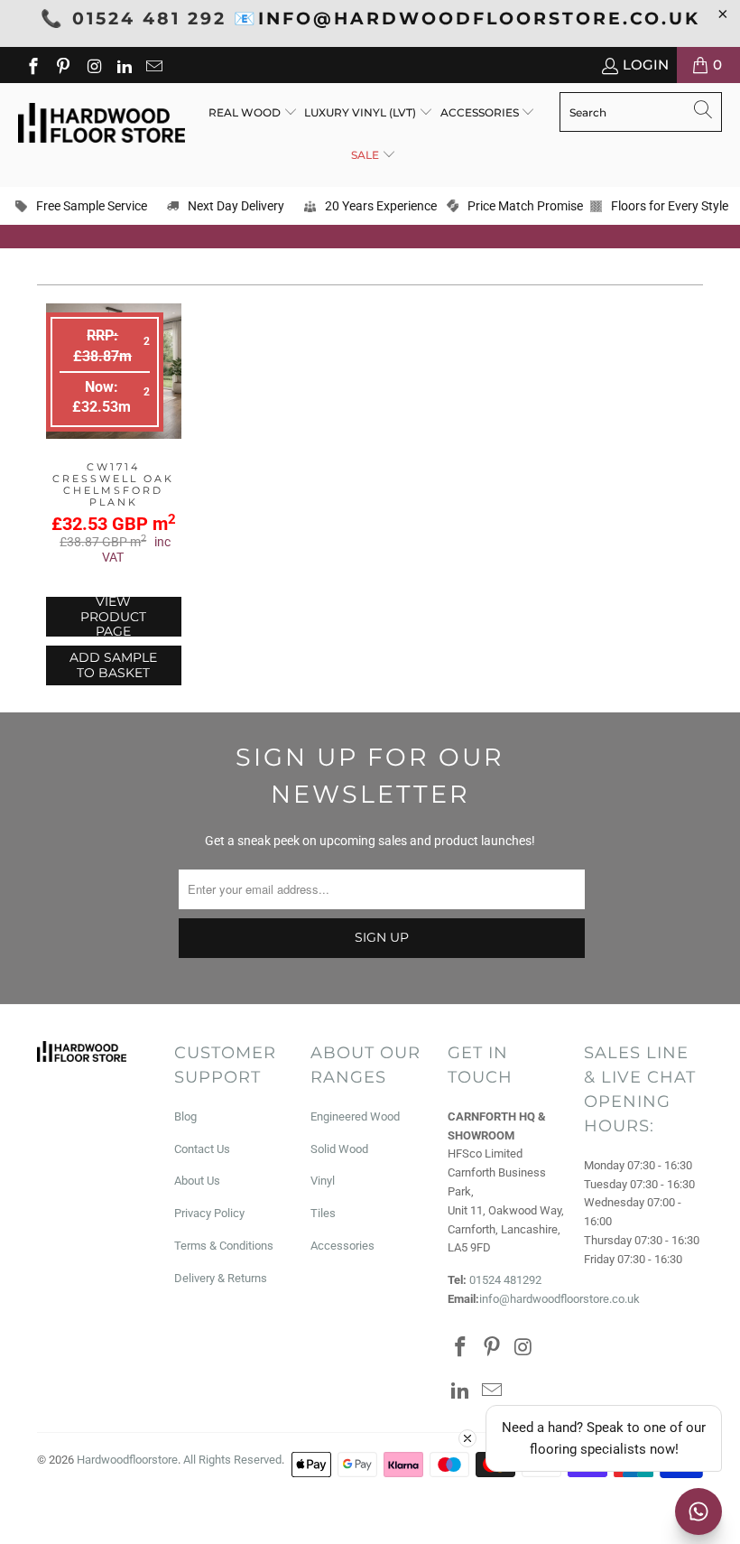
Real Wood (245, 112)
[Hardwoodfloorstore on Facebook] (32, 65)
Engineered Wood (355, 1116)
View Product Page (113, 617)
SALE (366, 155)
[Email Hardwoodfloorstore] (153, 65)
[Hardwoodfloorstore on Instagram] (92, 65)
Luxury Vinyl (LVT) (360, 112)
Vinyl (322, 1180)
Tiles (323, 1213)
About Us (197, 1180)
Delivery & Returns (220, 1278)
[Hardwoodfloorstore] (101, 124)
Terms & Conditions (223, 1245)
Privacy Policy (209, 1213)
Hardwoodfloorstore (127, 1459)
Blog (185, 1116)
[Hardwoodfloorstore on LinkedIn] (123, 65)
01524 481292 (505, 1280)
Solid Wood (339, 1149)
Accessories (481, 112)
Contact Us (202, 1149)
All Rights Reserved (232, 1459)
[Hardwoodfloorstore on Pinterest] (62, 65)
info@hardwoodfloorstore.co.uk (559, 1299)
